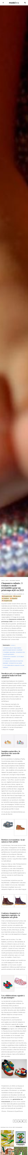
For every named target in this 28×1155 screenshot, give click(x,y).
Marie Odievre (16, 580)
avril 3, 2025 (4, 580)
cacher (13, 645)
